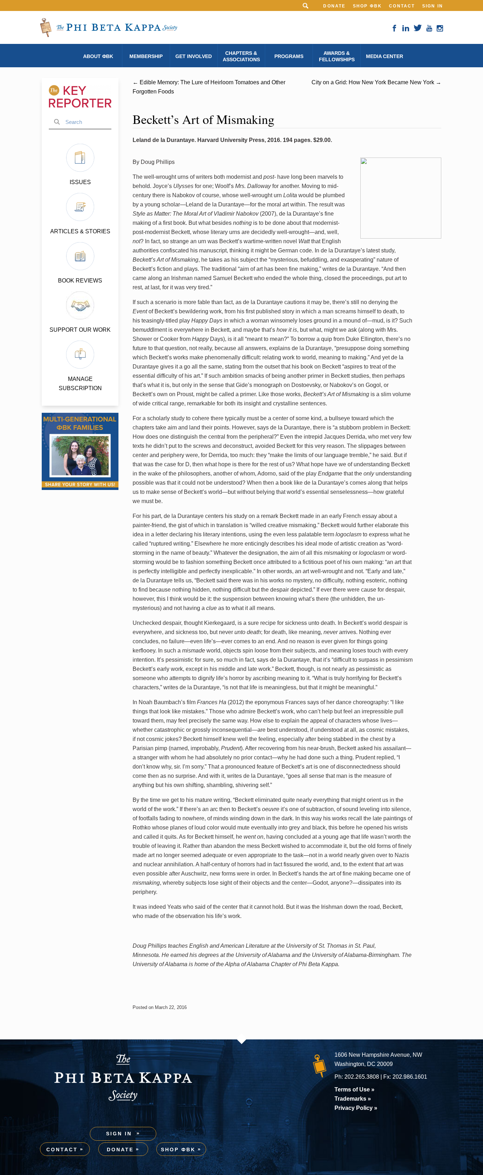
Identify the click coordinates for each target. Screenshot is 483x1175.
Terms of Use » (354, 1089)
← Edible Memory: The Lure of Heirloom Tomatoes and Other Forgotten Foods (209, 87)
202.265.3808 (361, 1077)
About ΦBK (98, 56)
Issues (80, 182)
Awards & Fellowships (337, 56)
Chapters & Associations (241, 56)
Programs (288, 56)
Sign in (432, 6)
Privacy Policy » (355, 1108)
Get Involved (193, 56)
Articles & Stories (80, 231)
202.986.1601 (409, 1077)
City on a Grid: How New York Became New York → (376, 82)
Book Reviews (80, 281)
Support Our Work (80, 330)
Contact (402, 6)
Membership (146, 56)
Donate (334, 6)
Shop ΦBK (367, 6)
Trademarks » (352, 1099)
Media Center (384, 56)
